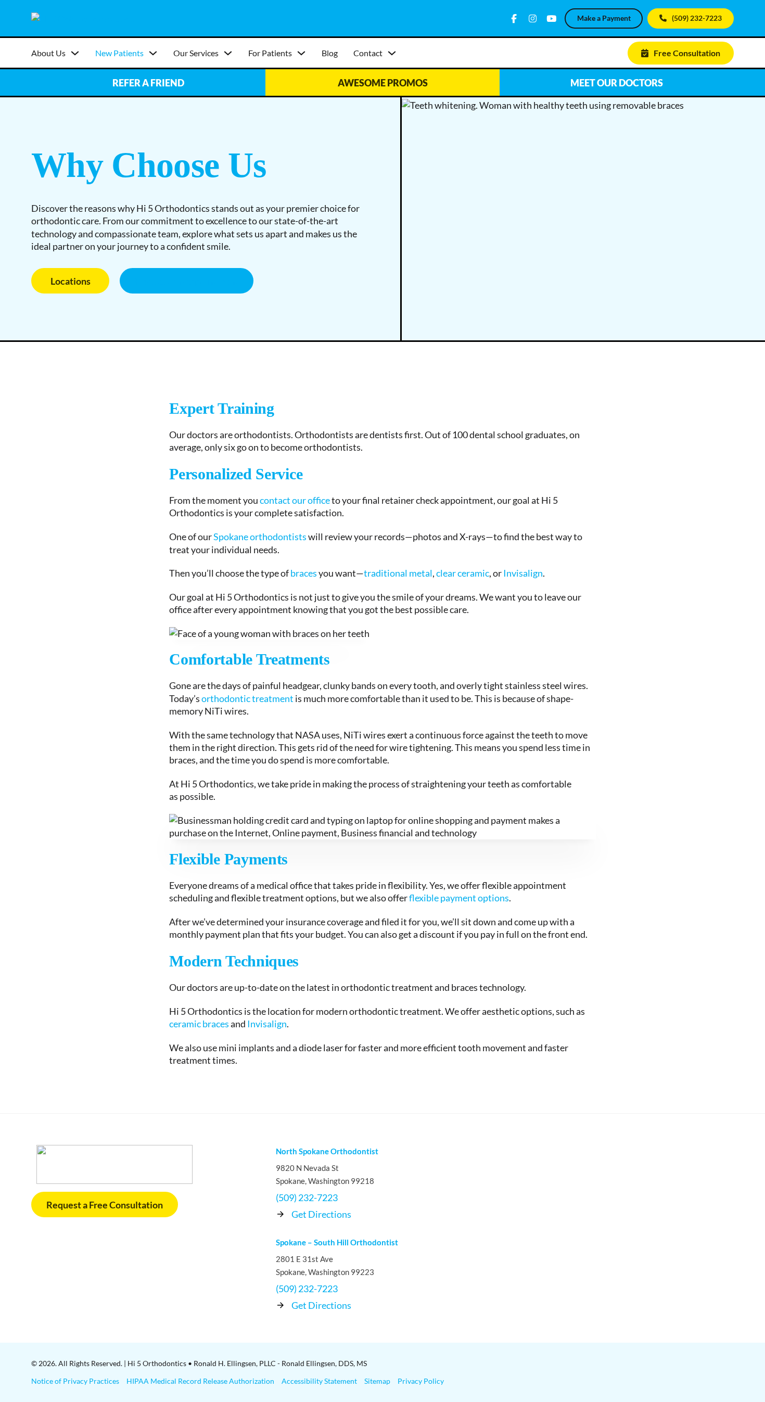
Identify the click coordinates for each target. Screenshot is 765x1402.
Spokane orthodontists (260, 536)
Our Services (196, 53)
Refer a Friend (148, 82)
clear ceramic (462, 573)
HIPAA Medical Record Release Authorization (200, 1380)
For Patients (270, 53)
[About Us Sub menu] (75, 53)
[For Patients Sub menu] (301, 53)
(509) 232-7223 (697, 18)
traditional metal (398, 573)
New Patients (119, 53)
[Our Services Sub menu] (228, 53)
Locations (70, 281)
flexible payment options (459, 897)
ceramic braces (199, 1023)
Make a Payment (604, 18)
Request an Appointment (186, 281)
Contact (367, 53)
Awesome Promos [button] (383, 82)
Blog (330, 53)
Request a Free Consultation (104, 1204)
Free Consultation (687, 53)
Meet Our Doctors (616, 82)
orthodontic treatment (247, 698)
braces (303, 573)
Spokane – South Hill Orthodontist (337, 1242)
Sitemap (377, 1380)
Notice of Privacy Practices (75, 1380)
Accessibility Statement (319, 1380)
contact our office (295, 500)
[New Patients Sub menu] (153, 53)
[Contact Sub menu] (392, 53)
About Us (48, 53)
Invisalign (523, 573)
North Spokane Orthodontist (327, 1151)
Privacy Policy (421, 1380)
